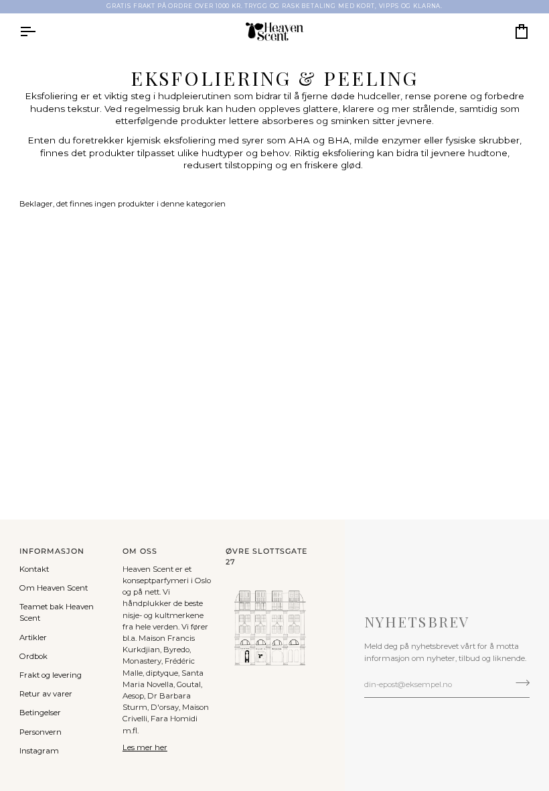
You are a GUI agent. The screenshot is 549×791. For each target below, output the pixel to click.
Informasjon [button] (52, 551)
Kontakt (34, 569)
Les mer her (145, 747)
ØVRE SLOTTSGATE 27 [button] (266, 556)
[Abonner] (518, 683)
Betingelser (40, 712)
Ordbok (33, 656)
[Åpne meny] (39, 31)
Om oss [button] (140, 551)
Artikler (33, 637)
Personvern (40, 732)
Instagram (39, 750)
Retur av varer (45, 693)
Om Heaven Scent (53, 588)
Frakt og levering (50, 675)
